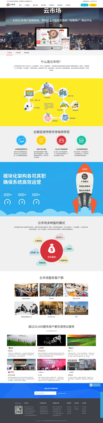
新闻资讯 (51, 5)
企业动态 (69, 409)
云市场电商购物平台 (28, 413)
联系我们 (84, 411)
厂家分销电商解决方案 (58, 413)
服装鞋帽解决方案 (44, 411)
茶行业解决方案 (43, 409)
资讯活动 (69, 407)
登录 (83, 5)
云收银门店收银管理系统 (30, 411)
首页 (20, 5)
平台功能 (18, 52)
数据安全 (84, 413)
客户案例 (43, 5)
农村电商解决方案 (57, 409)
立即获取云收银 (61, 393)
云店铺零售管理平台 (28, 409)
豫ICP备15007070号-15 (62, 420)
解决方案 (35, 5)
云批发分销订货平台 (28, 407)
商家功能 (26, 52)
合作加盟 (84, 407)
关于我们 (68, 5)
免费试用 (93, 5)
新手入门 (76, 407)
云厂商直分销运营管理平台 (30, 415)
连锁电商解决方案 (57, 415)
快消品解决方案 (43, 407)
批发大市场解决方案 (57, 407)
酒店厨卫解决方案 (44, 413)
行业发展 (69, 411)
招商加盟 (59, 5)
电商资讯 (69, 413)
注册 (86, 5)
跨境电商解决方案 (57, 411)
